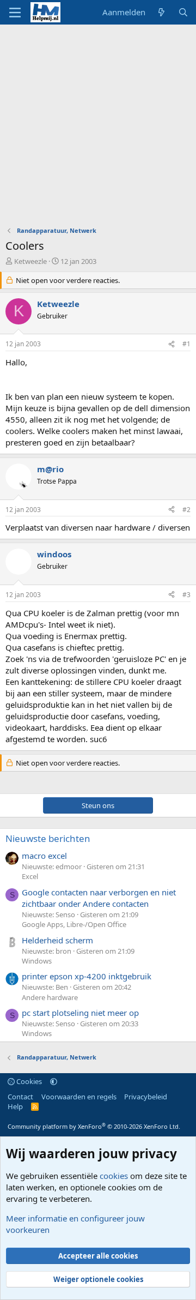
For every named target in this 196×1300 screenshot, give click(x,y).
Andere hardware (50, 997)
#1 (186, 343)
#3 (186, 594)
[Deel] (171, 344)
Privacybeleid (145, 1097)
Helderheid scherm (57, 940)
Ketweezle (30, 261)
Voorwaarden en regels (79, 1097)
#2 (186, 509)
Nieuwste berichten (47, 838)
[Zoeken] (183, 12)
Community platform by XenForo (94, 1126)
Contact (20, 1097)
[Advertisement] (98, 128)
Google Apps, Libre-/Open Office (74, 924)
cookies (114, 1175)
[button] (53, 1081)
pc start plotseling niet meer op (80, 1012)
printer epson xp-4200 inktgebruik (86, 976)
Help (15, 1106)
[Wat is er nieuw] (161, 12)
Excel (30, 876)
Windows (37, 961)
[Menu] (15, 12)
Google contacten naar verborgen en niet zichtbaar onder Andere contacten (99, 898)
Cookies (28, 1081)
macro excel (44, 855)
